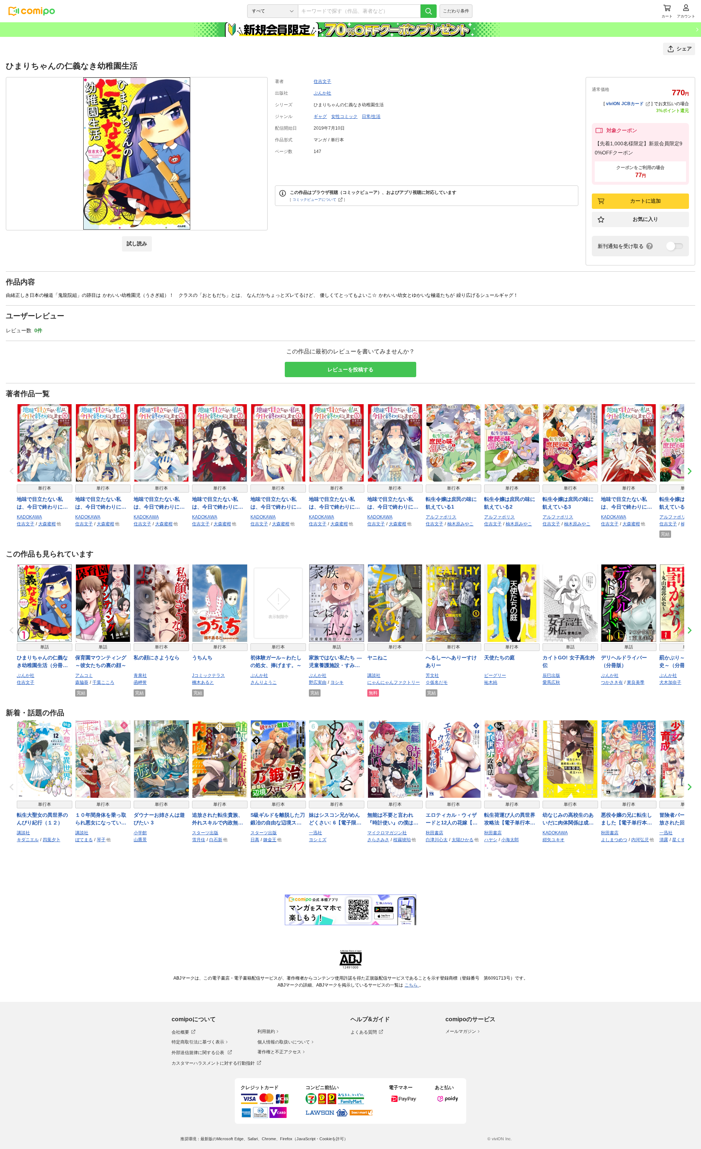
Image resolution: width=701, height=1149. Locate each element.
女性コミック (344, 116)
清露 (663, 839)
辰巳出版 (551, 675)
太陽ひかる (463, 839)
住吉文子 (322, 81)
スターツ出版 (205, 832)
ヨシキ (337, 682)
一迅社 (315, 832)
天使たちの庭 (499, 657)
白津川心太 (437, 839)
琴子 (101, 839)
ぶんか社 (322, 93)
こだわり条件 (456, 11)
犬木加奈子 (670, 682)
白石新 (215, 839)
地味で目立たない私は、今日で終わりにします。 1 (100, 503)
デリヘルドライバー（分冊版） (624, 661)
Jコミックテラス (208, 675)
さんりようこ (263, 682)
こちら (412, 985)
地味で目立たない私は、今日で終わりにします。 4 (276, 503)
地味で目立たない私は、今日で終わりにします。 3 (159, 503)
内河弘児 (640, 839)
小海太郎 (510, 839)
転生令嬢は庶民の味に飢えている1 (451, 503)
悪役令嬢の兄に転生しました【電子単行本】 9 (628, 819)
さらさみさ (378, 839)
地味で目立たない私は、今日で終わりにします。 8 (42, 503)
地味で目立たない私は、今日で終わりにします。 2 (217, 503)
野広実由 (317, 682)
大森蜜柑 (47, 523)
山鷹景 (140, 839)
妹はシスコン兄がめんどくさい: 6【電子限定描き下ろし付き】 (335, 819)
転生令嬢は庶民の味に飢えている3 (568, 503)
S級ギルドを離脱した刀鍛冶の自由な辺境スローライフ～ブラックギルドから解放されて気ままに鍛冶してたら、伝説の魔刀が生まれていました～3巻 (277, 819)
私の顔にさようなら (157, 657)
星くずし (681, 839)
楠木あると (203, 682)
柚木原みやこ (460, 523)
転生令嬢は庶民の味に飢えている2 (509, 503)
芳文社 (432, 675)
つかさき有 (612, 682)
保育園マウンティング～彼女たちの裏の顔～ (100, 661)
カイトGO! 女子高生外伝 (569, 661)
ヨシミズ (317, 839)
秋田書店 (434, 832)
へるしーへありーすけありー (451, 661)
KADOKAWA (29, 517)
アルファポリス (441, 517)
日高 (254, 839)
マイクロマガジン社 (387, 832)
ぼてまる (84, 839)
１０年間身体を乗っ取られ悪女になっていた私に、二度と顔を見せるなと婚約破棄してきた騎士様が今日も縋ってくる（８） (100, 819)
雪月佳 (198, 839)
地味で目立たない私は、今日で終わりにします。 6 (392, 503)
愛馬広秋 (551, 682)
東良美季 (635, 682)
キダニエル (28, 839)
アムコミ (84, 675)
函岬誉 (140, 682)
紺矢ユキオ (553, 839)
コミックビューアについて (314, 200)
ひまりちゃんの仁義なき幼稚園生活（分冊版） (42, 662)
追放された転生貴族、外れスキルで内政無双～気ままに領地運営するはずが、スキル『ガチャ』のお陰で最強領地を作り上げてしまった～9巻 (217, 819)
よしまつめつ (614, 839)
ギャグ (320, 116)
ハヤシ (490, 839)
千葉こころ (103, 682)
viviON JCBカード (625, 103)
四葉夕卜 (51, 839)
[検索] (429, 11)
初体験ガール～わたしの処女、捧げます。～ (276, 661)
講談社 (373, 675)
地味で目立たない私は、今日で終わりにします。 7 (626, 503)
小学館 (140, 832)
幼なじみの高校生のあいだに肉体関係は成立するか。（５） (568, 819)
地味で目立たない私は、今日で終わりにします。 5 (334, 503)
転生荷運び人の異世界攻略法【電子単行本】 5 (512, 819)
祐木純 (490, 682)
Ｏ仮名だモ (437, 682)
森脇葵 (81, 682)
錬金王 (269, 839)
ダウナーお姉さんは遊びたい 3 (159, 819)
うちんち (202, 657)
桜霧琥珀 (402, 839)
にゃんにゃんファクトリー (393, 682)
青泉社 (140, 675)
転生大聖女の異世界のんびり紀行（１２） (42, 819)
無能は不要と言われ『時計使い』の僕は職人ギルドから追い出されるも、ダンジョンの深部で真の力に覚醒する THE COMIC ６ (392, 819)
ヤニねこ (377, 657)
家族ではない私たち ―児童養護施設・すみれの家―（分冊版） (335, 662)
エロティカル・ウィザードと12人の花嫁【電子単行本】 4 (452, 819)
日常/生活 (371, 116)
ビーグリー (495, 675)
